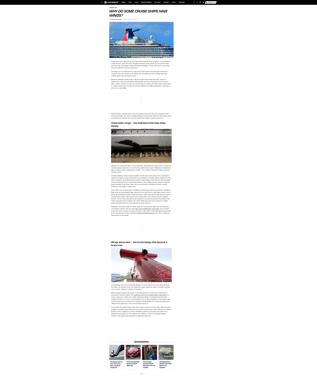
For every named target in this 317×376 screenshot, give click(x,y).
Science (166, 2)
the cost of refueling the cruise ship (147, 209)
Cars (136, 2)
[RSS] (203, 2)
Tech (130, 2)
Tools (174, 2)
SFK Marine (168, 161)
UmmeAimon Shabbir (116, 19)
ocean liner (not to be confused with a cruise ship (149, 295)
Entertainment (146, 2)
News (123, 2)
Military (157, 2)
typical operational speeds (145, 213)
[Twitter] (197, 2)
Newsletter (212, 2)
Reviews (182, 2)
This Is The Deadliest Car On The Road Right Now (133, 363)
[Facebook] (194, 2)
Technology (113, 7)
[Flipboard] (200, 2)
